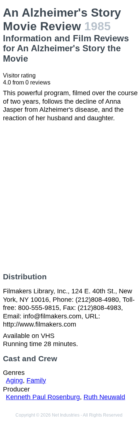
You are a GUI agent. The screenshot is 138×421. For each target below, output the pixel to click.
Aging (14, 380)
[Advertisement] (69, 197)
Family (36, 380)
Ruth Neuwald (104, 397)
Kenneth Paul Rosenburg (43, 397)
